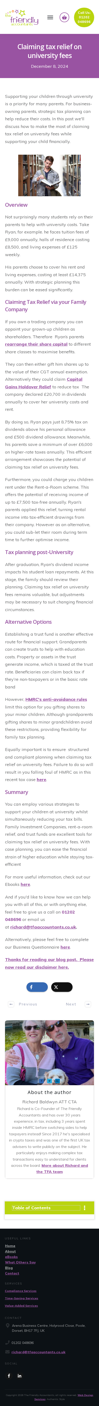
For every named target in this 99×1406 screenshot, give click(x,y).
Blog (9, 1268)
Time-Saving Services (21, 1298)
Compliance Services (21, 1291)
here (41, 779)
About (10, 1251)
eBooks (11, 1257)
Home (10, 1246)
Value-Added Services (21, 1305)
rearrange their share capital (36, 344)
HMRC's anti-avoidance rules (56, 699)
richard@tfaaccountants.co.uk (38, 1352)
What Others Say (20, 1262)
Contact (12, 1273)
